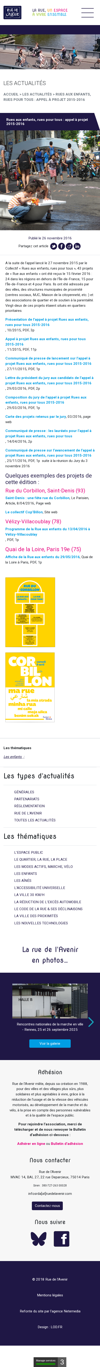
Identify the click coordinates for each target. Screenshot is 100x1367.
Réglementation (29, 806)
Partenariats (26, 799)
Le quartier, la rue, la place (40, 859)
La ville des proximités (36, 916)
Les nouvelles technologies (41, 923)
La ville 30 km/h (29, 895)
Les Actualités (37, 94)
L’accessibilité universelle (39, 888)
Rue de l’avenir (28, 813)
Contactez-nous (47, 1206)
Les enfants (13, 757)
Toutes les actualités (35, 820)
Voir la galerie (50, 1043)
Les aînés (22, 881)
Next (89, 1022)
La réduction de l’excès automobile (47, 902)
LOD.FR (56, 1327)
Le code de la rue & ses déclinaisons (48, 909)
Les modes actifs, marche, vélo (43, 867)
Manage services (46, 1360)
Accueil (11, 94)
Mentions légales (50, 1295)
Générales (24, 792)
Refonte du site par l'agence (41, 1311)
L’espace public (28, 852)
